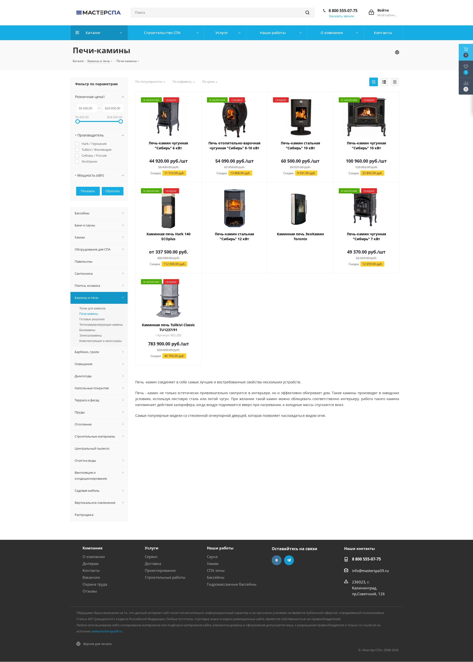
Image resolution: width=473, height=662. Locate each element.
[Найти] (307, 12)
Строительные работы (165, 577)
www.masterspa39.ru (107, 631)
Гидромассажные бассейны (231, 584)
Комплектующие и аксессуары (100, 341)
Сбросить (112, 191)
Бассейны (215, 577)
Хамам (213, 563)
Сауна (212, 556)
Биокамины (87, 330)
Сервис (151, 556)
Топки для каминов (92, 308)
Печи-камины (88, 314)
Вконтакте (277, 560)
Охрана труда (95, 584)
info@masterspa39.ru (370, 570)
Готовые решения (92, 319)
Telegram (289, 560)
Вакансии (91, 577)
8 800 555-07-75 (343, 10)
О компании (94, 556)
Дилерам (91, 563)
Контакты (91, 570)
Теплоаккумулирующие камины (101, 324)
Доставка (153, 563)
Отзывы (90, 591)
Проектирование (160, 570)
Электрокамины (90, 335)
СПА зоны (216, 570)
